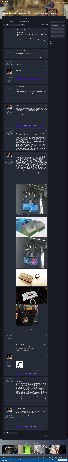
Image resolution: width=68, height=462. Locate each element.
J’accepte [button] (62, 459)
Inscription (56, 25)
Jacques (9, 75)
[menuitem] (8, 1)
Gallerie (52, 41)
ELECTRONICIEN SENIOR (9, 61)
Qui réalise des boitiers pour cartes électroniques (16, 21)
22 (11, 31)
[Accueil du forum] (12, 7)
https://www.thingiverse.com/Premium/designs (29, 78)
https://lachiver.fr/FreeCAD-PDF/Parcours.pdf (23, 55)
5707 (11, 77)
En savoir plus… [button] (4, 460)
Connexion (52, 25)
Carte (51, 43)
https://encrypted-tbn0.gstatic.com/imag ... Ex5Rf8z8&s (25, 348)
